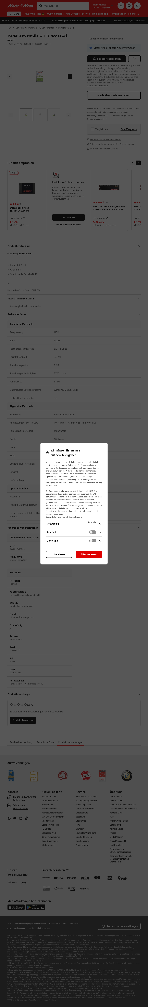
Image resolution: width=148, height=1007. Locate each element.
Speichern (59, 554)
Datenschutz (51, 517)
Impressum (62, 517)
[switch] (92, 532)
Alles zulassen (89, 554)
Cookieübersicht (75, 517)
